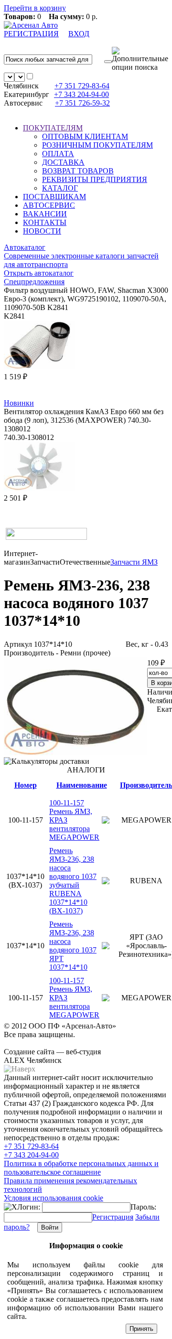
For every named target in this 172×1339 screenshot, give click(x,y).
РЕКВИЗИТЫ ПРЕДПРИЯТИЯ (94, 179)
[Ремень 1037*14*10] (75, 753)
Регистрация (112, 1217)
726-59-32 (82, 103)
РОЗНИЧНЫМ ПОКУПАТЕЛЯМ (97, 145)
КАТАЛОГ (60, 188)
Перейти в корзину (35, 8)
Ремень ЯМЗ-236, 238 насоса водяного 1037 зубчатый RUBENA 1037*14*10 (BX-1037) (73, 880)
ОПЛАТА (58, 154)
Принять (141, 1328)
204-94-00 (81, 94)
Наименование (81, 785)
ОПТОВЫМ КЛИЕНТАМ (85, 136)
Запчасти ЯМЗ (134, 562)
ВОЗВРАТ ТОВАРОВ (78, 171)
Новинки (19, 403)
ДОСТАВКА (63, 162)
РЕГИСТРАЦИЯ (31, 34)
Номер (25, 785)
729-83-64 (81, 86)
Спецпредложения (34, 282)
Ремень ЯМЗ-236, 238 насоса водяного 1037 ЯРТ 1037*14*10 (73, 945)
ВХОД (78, 34)
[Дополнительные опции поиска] (140, 59)
